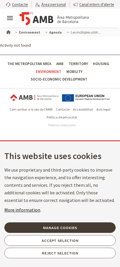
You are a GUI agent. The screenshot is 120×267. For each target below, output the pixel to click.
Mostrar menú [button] (10, 13)
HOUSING (101, 63)
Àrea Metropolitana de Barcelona (34, 98)
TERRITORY (78, 63)
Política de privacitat (62, 117)
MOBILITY (74, 71)
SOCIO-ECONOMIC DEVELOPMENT (59, 79)
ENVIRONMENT (48, 71)
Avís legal (103, 109)
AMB (59, 63)
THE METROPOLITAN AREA (29, 63)
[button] (17, 4)
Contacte (63, 109)
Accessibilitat (83, 109)
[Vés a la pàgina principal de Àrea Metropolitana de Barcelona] (54, 18)
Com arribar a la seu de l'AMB (31, 109)
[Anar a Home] (8, 31)
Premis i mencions (61, 125)
